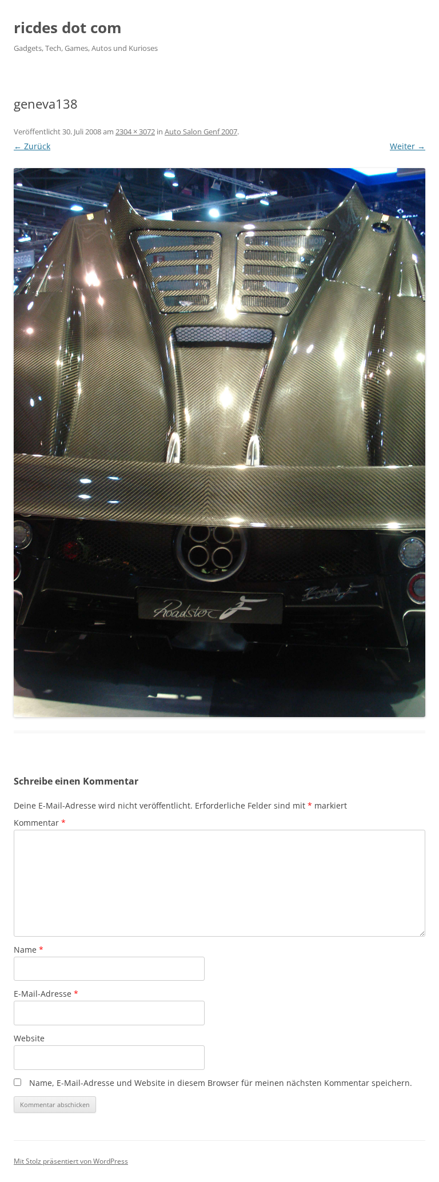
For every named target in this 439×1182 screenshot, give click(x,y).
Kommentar (40, 822)
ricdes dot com (68, 27)
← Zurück (32, 146)
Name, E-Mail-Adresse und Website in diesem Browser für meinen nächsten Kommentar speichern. (220, 1082)
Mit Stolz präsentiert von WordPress (71, 1161)
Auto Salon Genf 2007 (201, 131)
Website (29, 1038)
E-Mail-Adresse (46, 993)
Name (28, 949)
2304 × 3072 (135, 131)
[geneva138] (219, 442)
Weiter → (407, 146)
